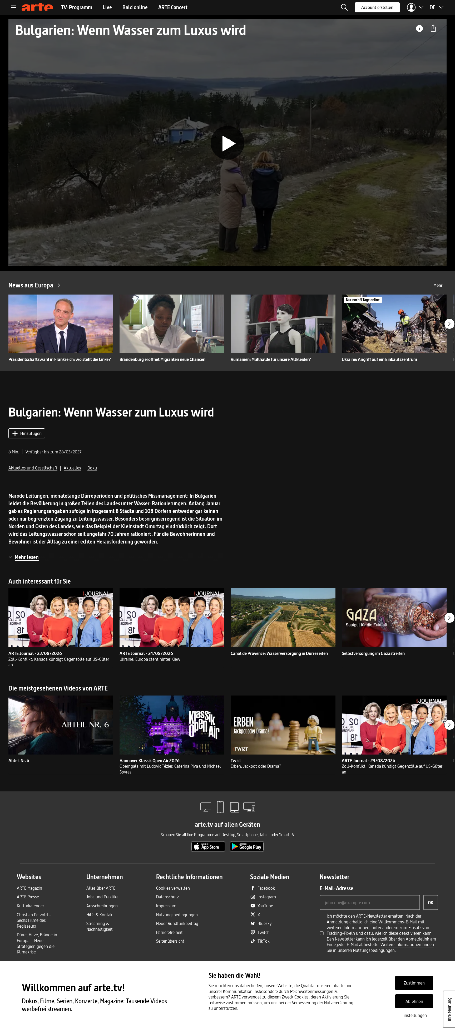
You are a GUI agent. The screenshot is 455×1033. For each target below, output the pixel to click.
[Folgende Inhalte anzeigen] (449, 324)
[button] (344, 7)
